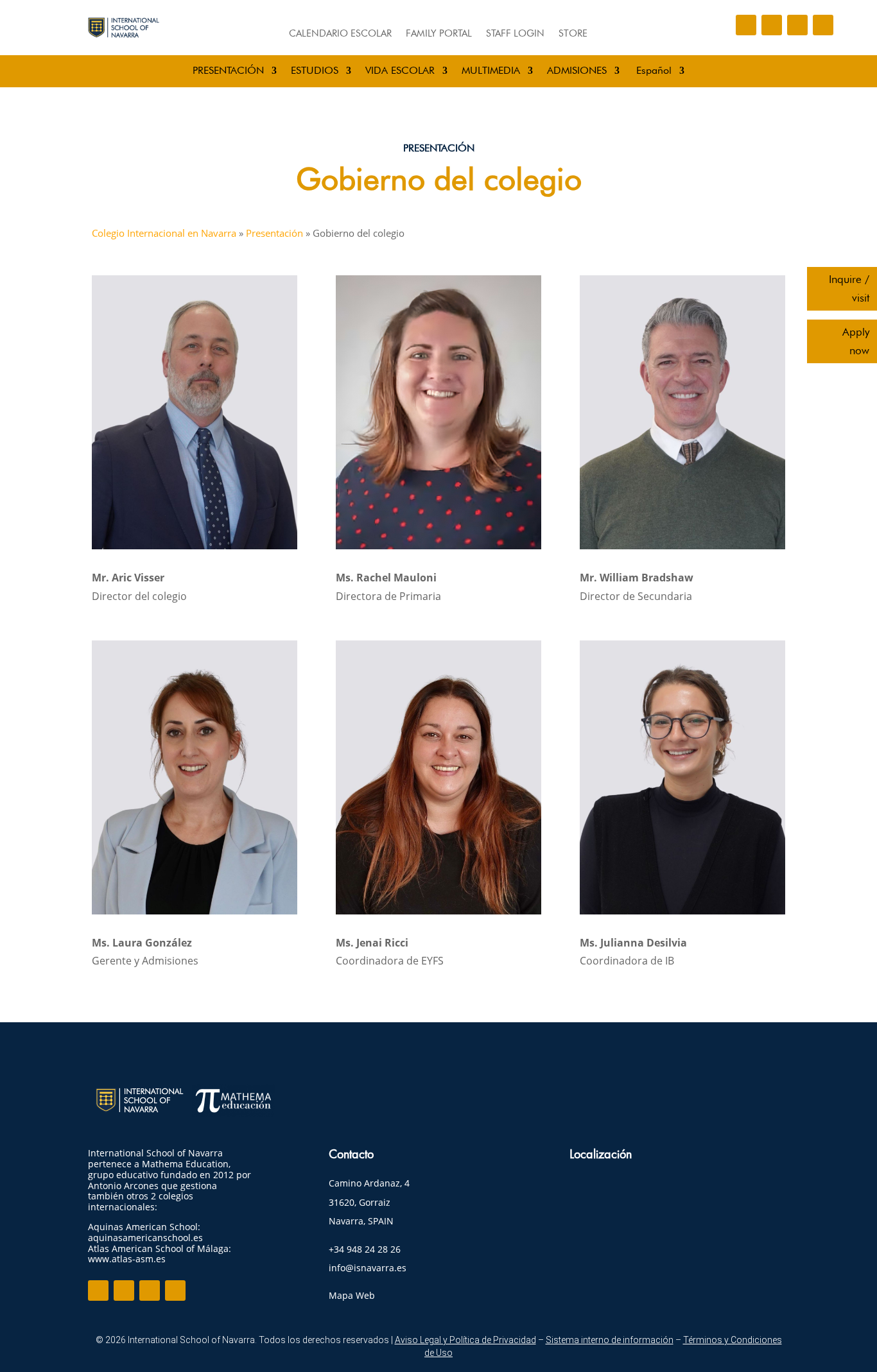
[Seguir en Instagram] (771, 25)
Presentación (274, 233)
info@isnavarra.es (367, 1268)
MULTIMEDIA (491, 71)
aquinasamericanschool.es (145, 1237)
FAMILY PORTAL (439, 34)
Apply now (855, 341)
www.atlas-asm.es (127, 1259)
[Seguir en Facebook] (746, 25)
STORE (573, 34)
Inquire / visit (849, 288)
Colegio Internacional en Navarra (164, 233)
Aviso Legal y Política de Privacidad (465, 1340)
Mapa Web (352, 1295)
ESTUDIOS (314, 71)
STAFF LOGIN (515, 34)
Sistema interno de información (609, 1340)
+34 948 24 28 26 (365, 1249)
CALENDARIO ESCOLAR (340, 34)
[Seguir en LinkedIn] (797, 25)
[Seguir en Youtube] (823, 25)
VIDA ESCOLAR (400, 71)
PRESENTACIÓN (228, 71)
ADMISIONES (577, 71)
